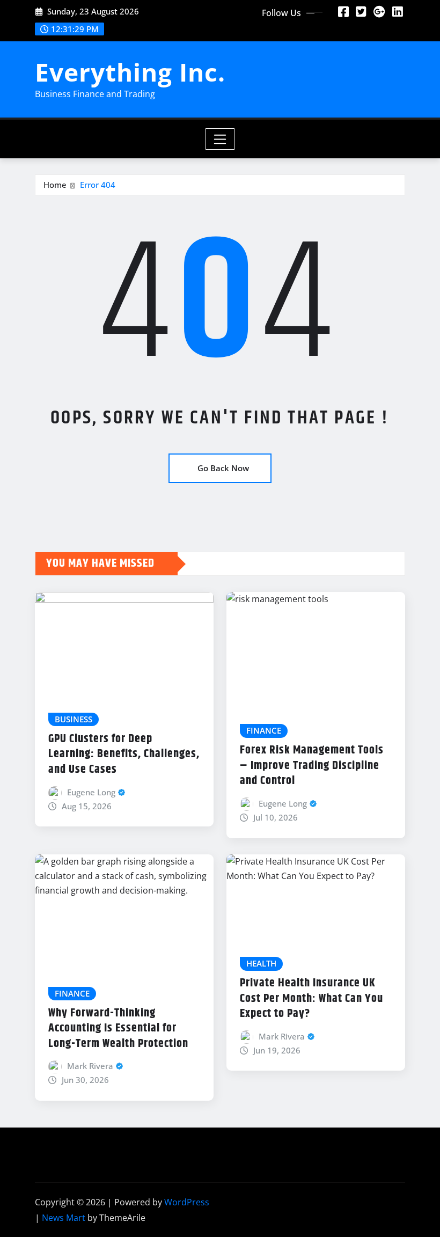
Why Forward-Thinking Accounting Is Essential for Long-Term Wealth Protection (118, 1028)
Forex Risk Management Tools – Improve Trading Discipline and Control (312, 765)
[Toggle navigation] (220, 139)
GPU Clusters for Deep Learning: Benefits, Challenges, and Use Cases (124, 754)
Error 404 (97, 184)
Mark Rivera (90, 1065)
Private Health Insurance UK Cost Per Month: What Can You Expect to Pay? (311, 998)
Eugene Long (91, 792)
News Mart (63, 1218)
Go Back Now (223, 468)
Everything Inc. (130, 72)
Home (55, 184)
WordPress (186, 1202)
